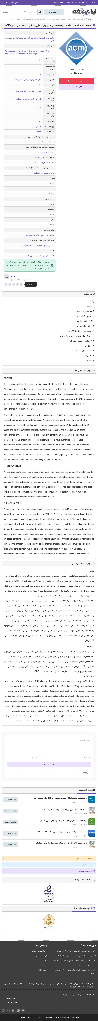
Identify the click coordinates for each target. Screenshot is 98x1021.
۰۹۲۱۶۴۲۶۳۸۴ (12, 1002)
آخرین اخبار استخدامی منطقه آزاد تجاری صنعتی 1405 (76, 956)
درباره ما (43, 965)
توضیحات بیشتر (10, 799)
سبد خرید (52, 12)
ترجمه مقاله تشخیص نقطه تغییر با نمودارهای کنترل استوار (63, 820)
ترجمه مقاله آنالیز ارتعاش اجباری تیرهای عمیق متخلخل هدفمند (61, 843)
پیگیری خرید (71, 2)
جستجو (5, 12)
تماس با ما (42, 970)
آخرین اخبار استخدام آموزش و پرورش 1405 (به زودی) (76, 951)
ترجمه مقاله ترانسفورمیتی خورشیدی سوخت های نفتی (65, 809)
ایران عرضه (91, 19)
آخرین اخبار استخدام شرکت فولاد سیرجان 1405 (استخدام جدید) (75, 971)
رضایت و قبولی (40, 956)
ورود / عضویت (57, 2)
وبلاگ (44, 960)
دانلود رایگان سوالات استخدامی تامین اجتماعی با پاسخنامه (74, 960)
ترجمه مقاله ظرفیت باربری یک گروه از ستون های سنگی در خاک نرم (60, 832)
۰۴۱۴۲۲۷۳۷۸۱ (11, 998)
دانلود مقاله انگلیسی (75, 87)
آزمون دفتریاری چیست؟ (86, 965)
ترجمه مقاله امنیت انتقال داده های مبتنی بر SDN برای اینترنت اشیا (60, 798)
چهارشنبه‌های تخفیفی (38, 951)
